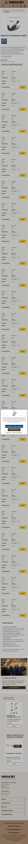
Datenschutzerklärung (17, 432)
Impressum (8, 432)
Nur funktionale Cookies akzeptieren (14, 426)
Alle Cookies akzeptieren (14, 429)
